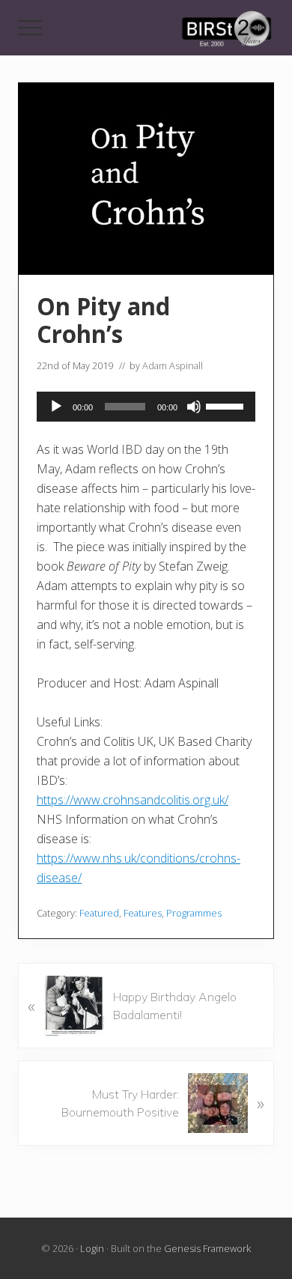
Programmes (194, 913)
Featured (99, 913)
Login (92, 1248)
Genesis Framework (207, 1248)
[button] (30, 27)
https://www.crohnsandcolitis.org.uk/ (132, 800)
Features (143, 913)
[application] (146, 407)
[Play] (56, 406)
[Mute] (193, 406)
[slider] (227, 405)
